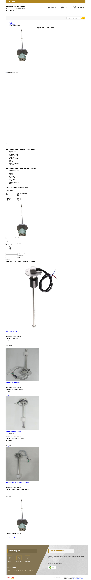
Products (11, 23)
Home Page (11, 18)
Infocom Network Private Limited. (78, 578)
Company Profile (22, 18)
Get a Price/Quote (9, 347)
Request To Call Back (10, 537)
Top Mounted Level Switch (13, 431)
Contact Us (47, 18)
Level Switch (12, 24)
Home (10, 22)
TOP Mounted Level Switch (13, 382)
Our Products (35, 18)
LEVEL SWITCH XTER (12, 331)
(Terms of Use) (81, 577)
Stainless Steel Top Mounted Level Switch (17, 482)
